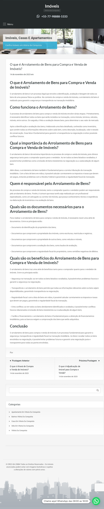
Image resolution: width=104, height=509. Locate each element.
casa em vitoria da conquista (23, 421)
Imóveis (52, 6)
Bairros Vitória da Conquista (22, 417)
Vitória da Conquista (19, 430)
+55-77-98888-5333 (54, 16)
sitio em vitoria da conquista (23, 426)
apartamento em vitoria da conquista (26, 412)
